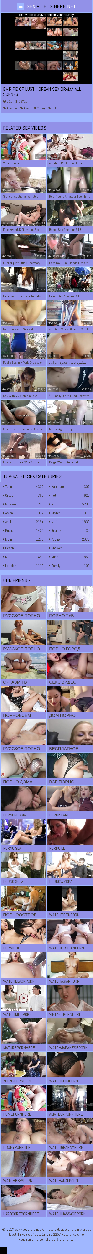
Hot (53, 108)
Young (41, 108)
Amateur (12, 108)
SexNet (51, 6)
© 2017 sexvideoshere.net (21, 1229)
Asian (27, 108)
